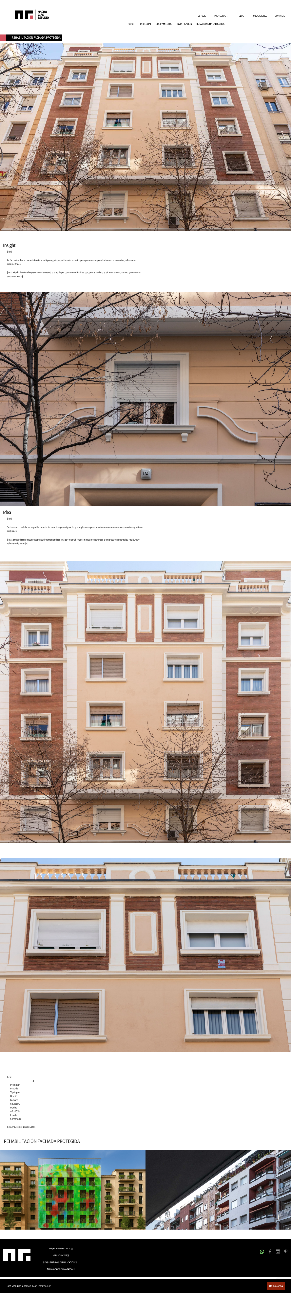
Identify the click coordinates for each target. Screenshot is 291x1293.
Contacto (280, 16)
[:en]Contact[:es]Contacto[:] (60, 1269)
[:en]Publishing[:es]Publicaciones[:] (60, 1262)
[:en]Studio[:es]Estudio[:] (61, 1248)
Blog (241, 16)
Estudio (202, 16)
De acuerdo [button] (276, 1285)
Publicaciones (259, 16)
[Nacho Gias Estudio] (28, 14)
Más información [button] (41, 1285)
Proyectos (220, 16)
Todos (130, 24)
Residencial (145, 24)
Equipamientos (164, 24)
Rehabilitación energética (210, 24)
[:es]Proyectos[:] (61, 1255)
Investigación (184, 24)
